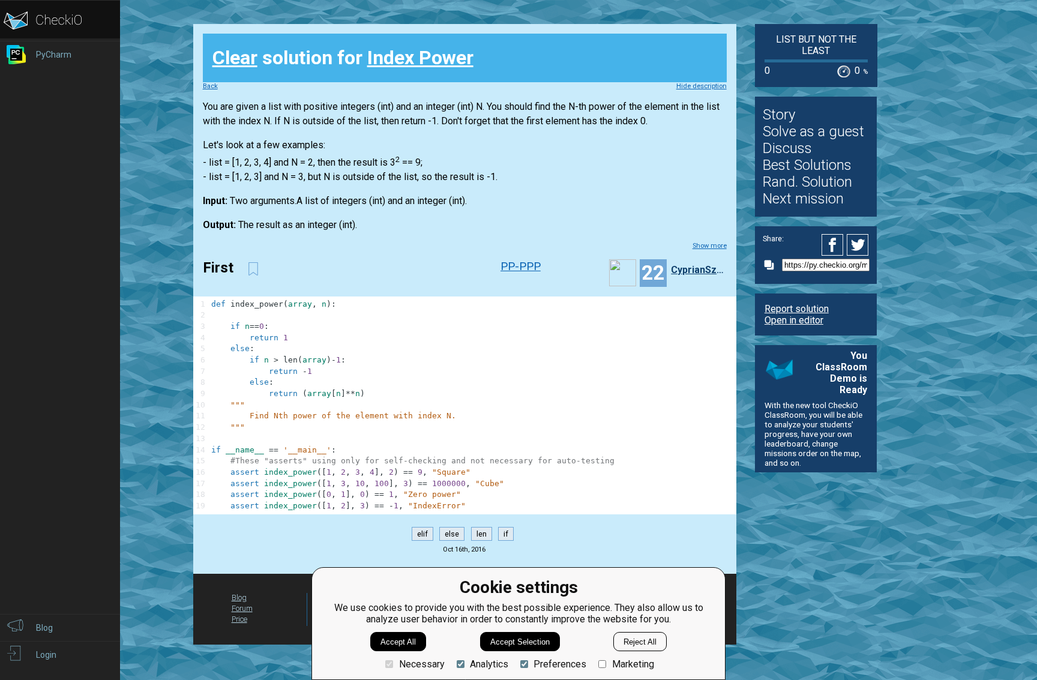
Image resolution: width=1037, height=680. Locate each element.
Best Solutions (807, 165)
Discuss (787, 148)
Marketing (633, 664)
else (452, 533)
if (505, 533)
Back (210, 86)
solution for (342, 57)
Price (239, 619)
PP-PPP (520, 266)
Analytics (489, 664)
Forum (242, 608)
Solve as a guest (813, 131)
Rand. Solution (807, 181)
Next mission (803, 198)
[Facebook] (834, 245)
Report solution (797, 308)
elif (422, 533)
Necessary (421, 664)
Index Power (420, 57)
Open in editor (794, 320)
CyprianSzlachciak (697, 269)
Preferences (560, 664)
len (481, 533)
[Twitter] (858, 245)
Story (779, 114)
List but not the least (816, 45)
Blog (239, 597)
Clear (234, 57)
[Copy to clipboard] (772, 265)
